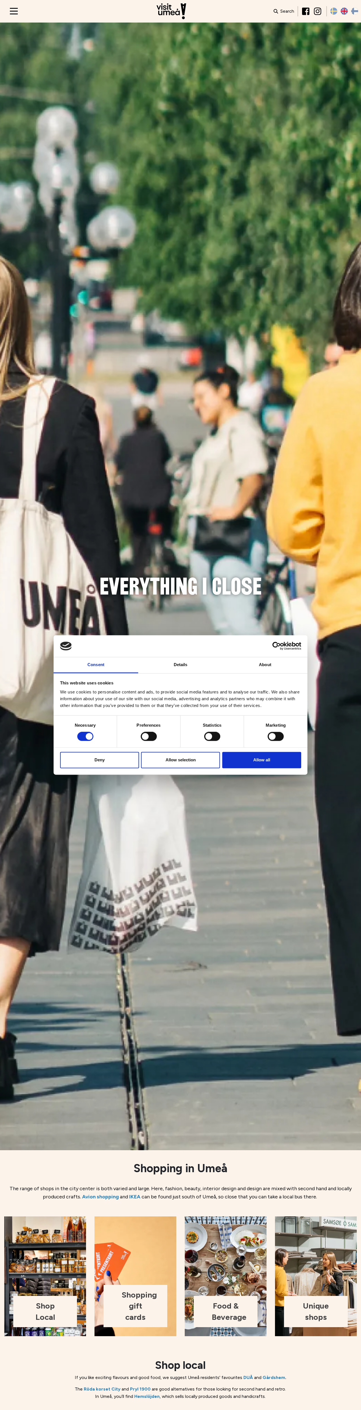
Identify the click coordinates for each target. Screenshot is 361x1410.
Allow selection (181, 759)
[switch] (149, 736)
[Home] (171, 11)
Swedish (333, 11)
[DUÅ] (242, 1377)
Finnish (354, 11)
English (344, 11)
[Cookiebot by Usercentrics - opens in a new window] (276, 646)
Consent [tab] (95, 664)
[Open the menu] (14, 11)
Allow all (261, 759)
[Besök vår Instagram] (318, 11)
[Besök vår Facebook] (306, 11)
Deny (99, 759)
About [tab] (265, 664)
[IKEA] (128, 1197)
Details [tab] (181, 664)
